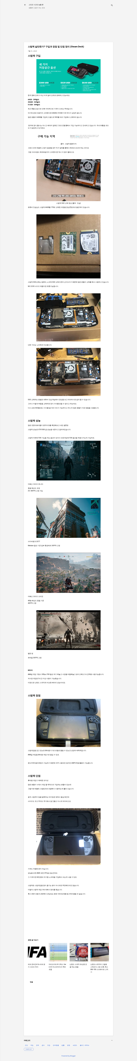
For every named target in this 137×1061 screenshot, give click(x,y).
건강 (26, 1045)
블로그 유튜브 (84, 1045)
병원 (68, 1045)
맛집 (48, 1045)
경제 (37, 1045)
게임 (31, 1045)
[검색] (112, 5)
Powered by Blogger (68, 1056)
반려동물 (56, 1045)
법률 (62, 1045)
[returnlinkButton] (25, 5)
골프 (43, 1045)
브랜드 (75, 1045)
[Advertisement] (68, 27)
